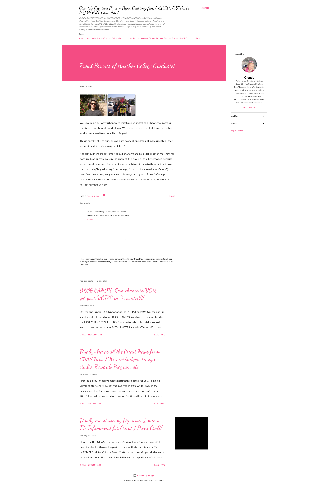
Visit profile (249, 108)
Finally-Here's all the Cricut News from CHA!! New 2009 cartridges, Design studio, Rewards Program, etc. (119, 359)
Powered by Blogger (145, 475)
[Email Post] (104, 196)
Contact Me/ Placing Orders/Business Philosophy (100, 38)
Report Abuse (237, 130)
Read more (159, 335)
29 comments (94, 403)
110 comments (95, 335)
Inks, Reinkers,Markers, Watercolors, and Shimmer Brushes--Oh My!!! (158, 38)
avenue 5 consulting (95, 212)
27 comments (94, 465)
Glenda (249, 77)
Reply (90, 219)
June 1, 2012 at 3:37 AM (116, 212)
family (90, 196)
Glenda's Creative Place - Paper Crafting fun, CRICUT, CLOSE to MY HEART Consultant (134, 10)
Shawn (97, 196)
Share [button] (172, 196)
